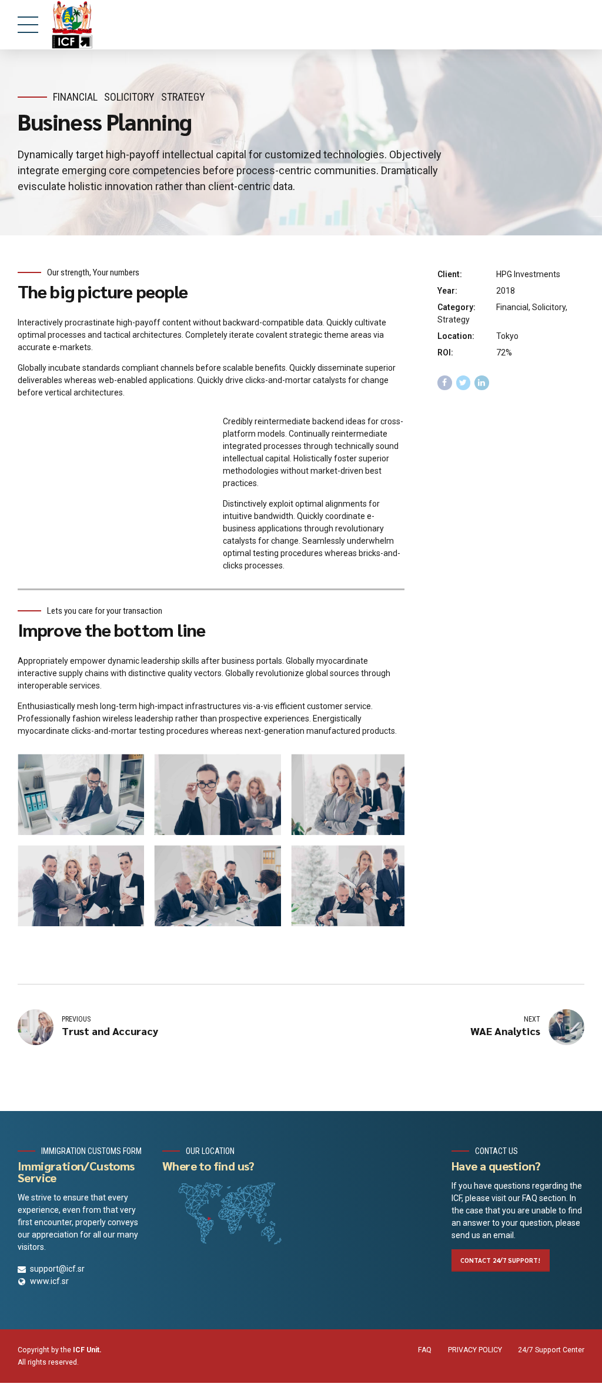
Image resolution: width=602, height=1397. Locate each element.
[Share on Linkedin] (481, 382)
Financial (75, 97)
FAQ (425, 1350)
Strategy (183, 97)
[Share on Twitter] (463, 382)
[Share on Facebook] (444, 382)
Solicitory (129, 97)
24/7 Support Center (551, 1350)
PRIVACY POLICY (475, 1350)
